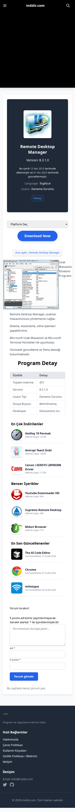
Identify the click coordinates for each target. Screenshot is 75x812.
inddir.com (35, 5)
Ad (12, 648)
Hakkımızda (10, 739)
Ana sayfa (21, 252)
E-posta (15, 659)
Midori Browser (35, 527)
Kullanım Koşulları (15, 750)
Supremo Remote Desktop (43, 510)
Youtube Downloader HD (42, 493)
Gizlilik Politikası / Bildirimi (20, 756)
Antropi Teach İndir (38, 450)
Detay (37, 198)
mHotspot (32, 586)
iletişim (7, 762)
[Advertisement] (37, 50)
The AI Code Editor (37, 553)
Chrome (30, 570)
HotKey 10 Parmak (38, 433)
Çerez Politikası (13, 745)
